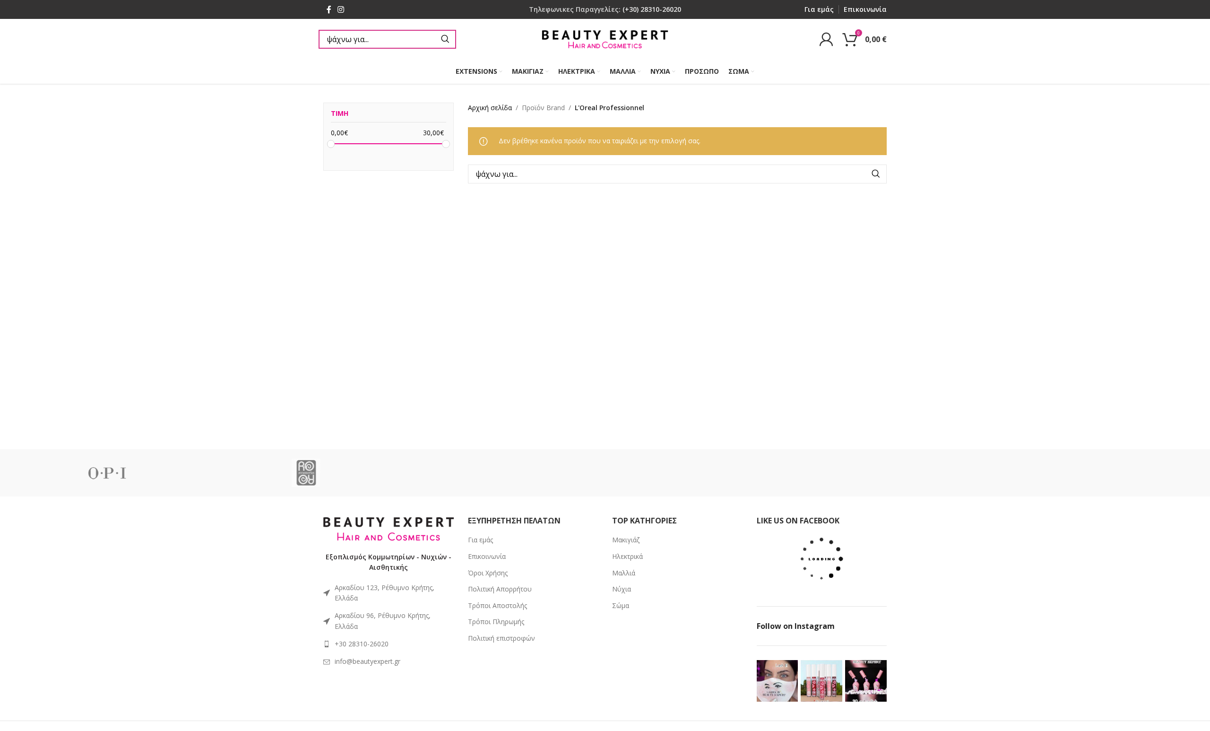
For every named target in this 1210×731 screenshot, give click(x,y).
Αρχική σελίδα (490, 107)
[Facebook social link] (328, 9)
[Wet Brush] (1103, 472)
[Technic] (107, 472)
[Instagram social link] (340, 9)
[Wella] (904, 472)
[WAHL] (704, 472)
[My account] (826, 39)
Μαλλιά (623, 572)
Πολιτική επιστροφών (501, 638)
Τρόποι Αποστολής (497, 605)
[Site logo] (605, 38)
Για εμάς (480, 539)
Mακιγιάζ (626, 539)
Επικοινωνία (487, 556)
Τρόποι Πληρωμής (496, 621)
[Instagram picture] (777, 681)
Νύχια (621, 588)
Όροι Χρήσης (488, 572)
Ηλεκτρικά (627, 556)
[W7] (505, 472)
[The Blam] (306, 472)
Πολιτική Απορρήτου (500, 588)
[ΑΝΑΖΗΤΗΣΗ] (445, 39)
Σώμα (620, 605)
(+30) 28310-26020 (651, 9)
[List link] (388, 644)
